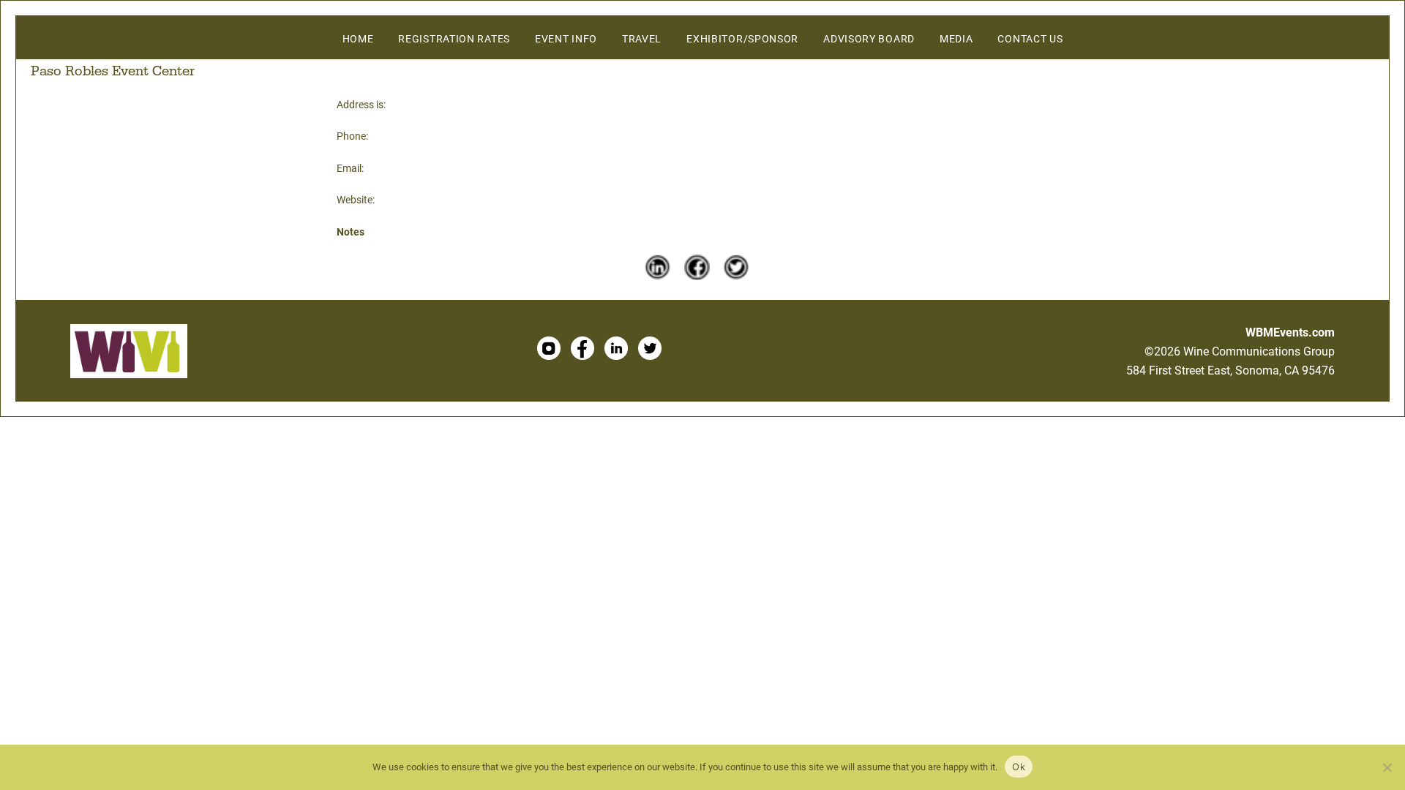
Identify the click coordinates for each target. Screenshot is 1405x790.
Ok (1018, 766)
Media (956, 38)
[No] (1386, 767)
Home (358, 38)
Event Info (566, 38)
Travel (642, 38)
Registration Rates (454, 38)
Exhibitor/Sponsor (742, 38)
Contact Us (1030, 38)
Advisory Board (869, 38)
